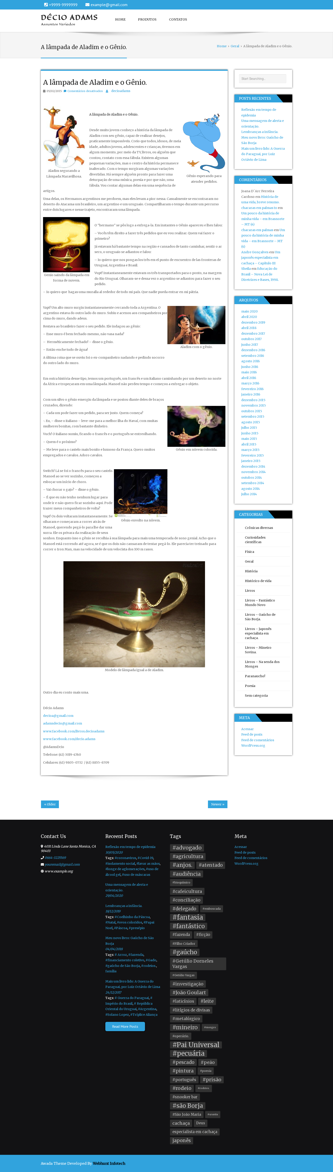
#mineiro (185, 1027)
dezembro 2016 (253, 350)
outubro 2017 (251, 339)
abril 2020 (249, 317)
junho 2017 (249, 345)
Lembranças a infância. (259, 132)
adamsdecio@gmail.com (62, 723)
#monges (210, 1027)
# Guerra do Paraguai (132, 998)
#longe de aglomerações (125, 869)
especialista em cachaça (194, 1131)
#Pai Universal (196, 1045)
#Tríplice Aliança (143, 1015)
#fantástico (188, 926)
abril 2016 (248, 378)
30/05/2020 (114, 852)
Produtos (147, 19)
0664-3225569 (55, 858)
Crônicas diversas (259, 528)
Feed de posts (251, 734)
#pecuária (188, 1053)
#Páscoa (120, 928)
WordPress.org (253, 745)
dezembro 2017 (253, 333)
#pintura (183, 1071)
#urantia (213, 1114)
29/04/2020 (114, 896)
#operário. (180, 1036)
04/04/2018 (114, 949)
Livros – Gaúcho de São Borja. (260, 617)
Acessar (247, 729)
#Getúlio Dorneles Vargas (192, 963)
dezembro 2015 (253, 400)
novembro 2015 (253, 405)
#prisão (212, 1080)
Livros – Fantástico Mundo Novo (260, 602)
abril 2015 (248, 444)
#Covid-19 (145, 858)
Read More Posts (125, 1026)
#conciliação (186, 900)
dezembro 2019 (253, 322)
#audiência (186, 874)
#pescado (183, 1062)
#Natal (110, 922)
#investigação (187, 984)
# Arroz (121, 955)
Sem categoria (256, 696)
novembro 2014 (253, 472)
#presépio (137, 928)
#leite (207, 1001)
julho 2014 (249, 494)
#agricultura (187, 856)
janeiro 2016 (250, 394)
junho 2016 (249, 367)
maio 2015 (249, 439)
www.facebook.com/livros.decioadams (73, 731)
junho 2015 (249, 433)
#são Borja (187, 1105)
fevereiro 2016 (252, 389)
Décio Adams (69, 17)
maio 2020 (249, 311)
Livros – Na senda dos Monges (262, 664)
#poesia (205, 1071)
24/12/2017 (113, 992)
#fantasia (187, 917)
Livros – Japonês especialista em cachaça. (258, 633)
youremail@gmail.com (62, 864)
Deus (200, 1123)
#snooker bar (185, 1097)
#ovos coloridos (129, 922)
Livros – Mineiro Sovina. (258, 650)
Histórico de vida (258, 581)
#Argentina (147, 1009)
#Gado (151, 960)
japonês (181, 1141)
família (110, 971)
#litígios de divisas (191, 1010)
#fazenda (135, 955)
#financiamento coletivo (124, 960)
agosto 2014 (250, 489)
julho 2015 (249, 428)
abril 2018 (248, 328)
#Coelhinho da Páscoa (132, 917)
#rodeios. (148, 966)
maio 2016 (249, 372)
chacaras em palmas (257, 230)
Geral (249, 561)
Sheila (246, 269)
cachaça (181, 1123)
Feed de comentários (257, 740)
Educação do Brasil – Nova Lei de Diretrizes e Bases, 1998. (260, 274)
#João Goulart (189, 993)
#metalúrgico (186, 1018)
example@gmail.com (109, 4)
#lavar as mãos (148, 864)
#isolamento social (120, 864)
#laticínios (183, 1001)
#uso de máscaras (136, 875)
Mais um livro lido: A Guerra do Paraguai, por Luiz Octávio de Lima (263, 154)
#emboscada (212, 908)
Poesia (250, 686)
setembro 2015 (252, 416)
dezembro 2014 (253, 466)
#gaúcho (184, 952)
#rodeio (181, 1088)
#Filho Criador (183, 944)
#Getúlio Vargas (183, 975)
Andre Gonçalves (254, 252)
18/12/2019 (112, 911)
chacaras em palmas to (259, 208)
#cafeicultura (187, 891)
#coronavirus (125, 858)
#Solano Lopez (117, 1015)
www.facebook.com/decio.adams (69, 739)
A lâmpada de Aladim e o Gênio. (95, 82)
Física (249, 552)
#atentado (211, 865)
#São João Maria (186, 1114)
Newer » (217, 804)
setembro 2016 (252, 356)
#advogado (187, 847)
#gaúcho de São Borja (122, 966)
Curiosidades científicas (255, 539)
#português (184, 1079)
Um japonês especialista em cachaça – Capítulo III (260, 257)
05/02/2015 (54, 91)
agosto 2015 (250, 422)
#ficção (203, 934)
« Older (50, 804)
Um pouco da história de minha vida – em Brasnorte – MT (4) (262, 218)
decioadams (120, 91)
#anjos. (182, 865)
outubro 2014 (251, 478)
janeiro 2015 (251, 461)
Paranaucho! (255, 676)
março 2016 (250, 383)
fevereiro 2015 (252, 455)
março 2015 (250, 450)
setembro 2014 (252, 483)
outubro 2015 (251, 411)
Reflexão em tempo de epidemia (130, 847)
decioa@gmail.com (58, 716)
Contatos (178, 19)
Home (120, 19)
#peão (208, 1062)
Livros (250, 591)
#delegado (184, 909)
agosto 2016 (250, 361)
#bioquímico (181, 882)
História (251, 571)
